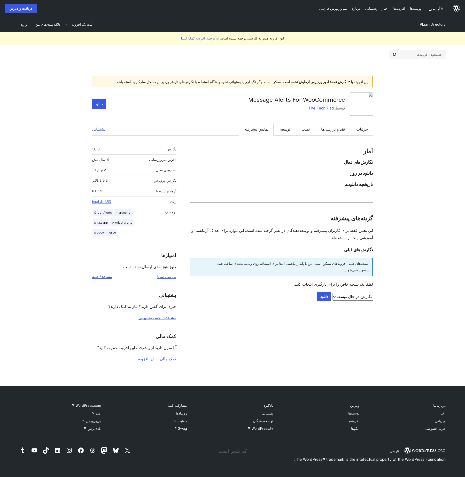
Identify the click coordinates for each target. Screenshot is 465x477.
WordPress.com (86, 405)
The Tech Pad (321, 108)
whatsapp (101, 222)
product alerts (122, 222)
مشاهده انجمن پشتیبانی (157, 317)
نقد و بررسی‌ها (333, 129)
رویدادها (181, 413)
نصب (306, 129)
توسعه (285, 129)
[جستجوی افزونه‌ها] (394, 54)
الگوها (355, 428)
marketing (123, 212)
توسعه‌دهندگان (263, 421)
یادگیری (268, 405)
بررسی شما (166, 276)
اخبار (442, 413)
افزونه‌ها (353, 421)
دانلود (99, 104)
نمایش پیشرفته (256, 129)
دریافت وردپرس (20, 8)
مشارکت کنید (177, 405)
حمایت (180, 421)
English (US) (101, 201)
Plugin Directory (433, 24)
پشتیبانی (98, 129)
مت (96, 413)
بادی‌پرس (92, 428)
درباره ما (439, 405)
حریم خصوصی (435, 428)
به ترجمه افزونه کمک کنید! (200, 38)
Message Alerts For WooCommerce (296, 99)
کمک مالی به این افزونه (157, 358)
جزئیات (362, 129)
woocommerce (105, 232)
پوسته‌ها (353, 413)
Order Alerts (103, 212)
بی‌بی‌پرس (91, 421)
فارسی (394, 451)
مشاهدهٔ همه (102, 276)
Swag (180, 428)
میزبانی (440, 421)
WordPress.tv (260, 428)
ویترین (354, 405)
